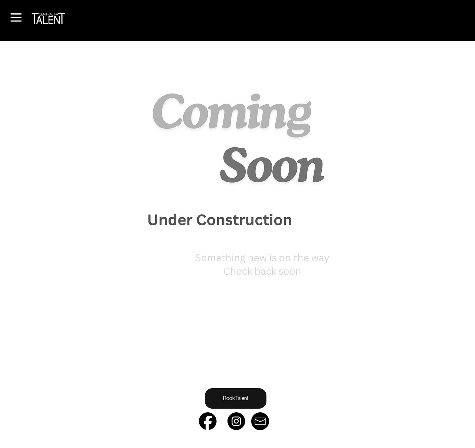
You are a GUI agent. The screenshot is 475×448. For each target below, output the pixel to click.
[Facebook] (208, 421)
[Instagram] (236, 421)
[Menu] (16, 17)
